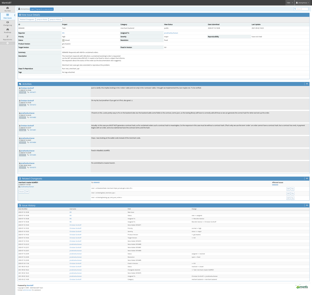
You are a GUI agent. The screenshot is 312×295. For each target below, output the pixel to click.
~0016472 (32, 105)
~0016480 (32, 117)
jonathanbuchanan (171, 33)
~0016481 (32, 130)
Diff (27, 192)
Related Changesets (27, 19)
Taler (288, 3)
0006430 (97, 182)
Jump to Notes (42, 19)
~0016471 (32, 92)
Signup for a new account (44, 9)
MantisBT (30, 285)
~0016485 (32, 155)
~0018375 (32, 167)
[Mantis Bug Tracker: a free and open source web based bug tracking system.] (301, 286)
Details (21, 192)
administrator (27, 290)
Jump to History (55, 19)
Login (32, 9)
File (292, 189)
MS (63, 33)
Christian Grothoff (27, 88)
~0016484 (32, 142)
